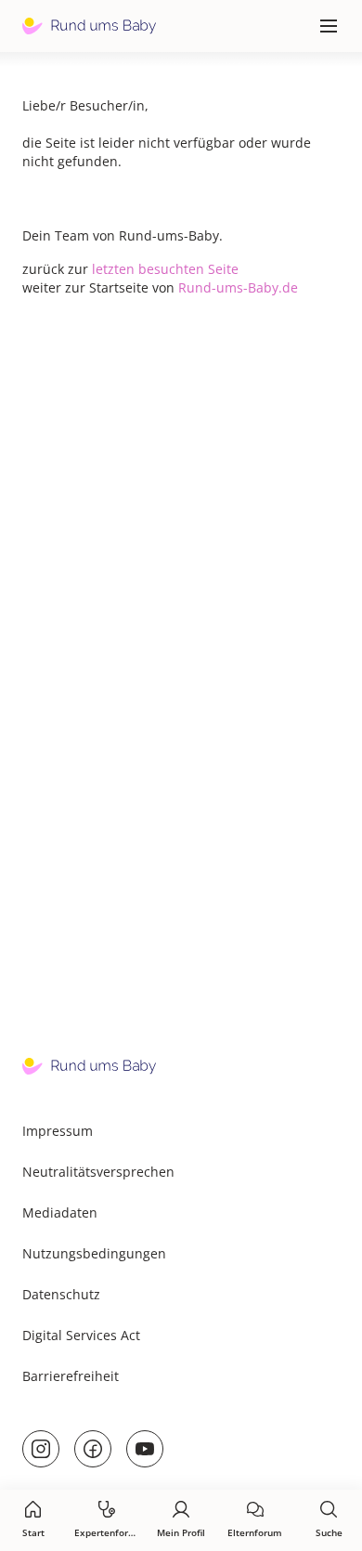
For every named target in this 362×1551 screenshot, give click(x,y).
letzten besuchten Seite (165, 269)
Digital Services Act (81, 1335)
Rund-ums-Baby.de (238, 287)
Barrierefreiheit (70, 1376)
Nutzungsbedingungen (94, 1253)
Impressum (57, 1131)
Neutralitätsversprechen (98, 1171)
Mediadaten (59, 1212)
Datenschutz (61, 1294)
